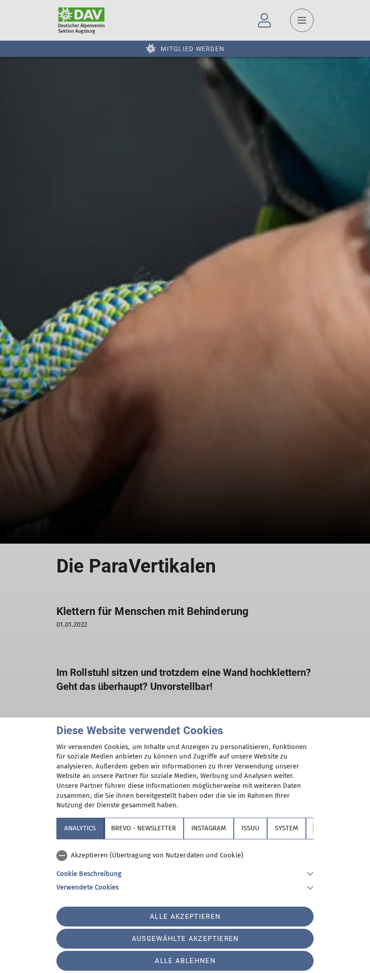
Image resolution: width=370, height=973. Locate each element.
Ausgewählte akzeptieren (185, 939)
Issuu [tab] (250, 828)
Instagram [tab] (208, 828)
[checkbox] (185, 856)
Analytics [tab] (80, 828)
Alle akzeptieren (185, 916)
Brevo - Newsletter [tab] (143, 828)
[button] (185, 873)
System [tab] (286, 828)
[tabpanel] (185, 870)
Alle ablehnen (185, 961)
